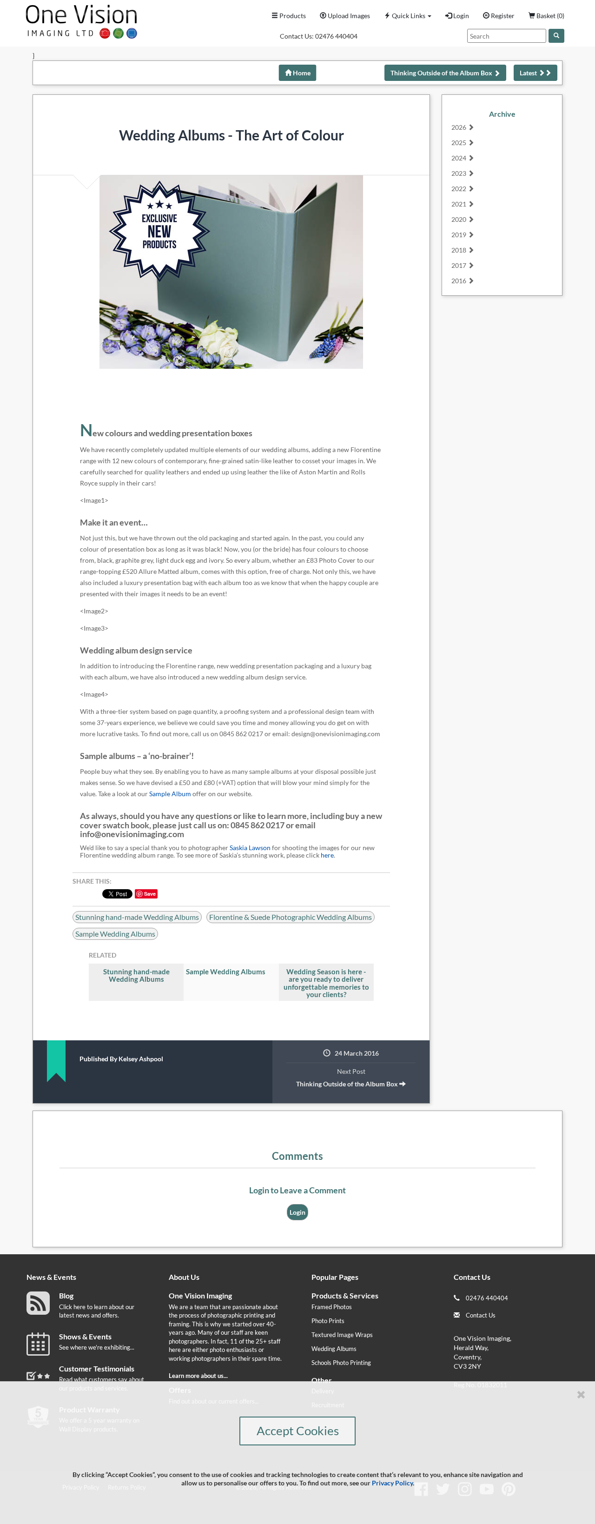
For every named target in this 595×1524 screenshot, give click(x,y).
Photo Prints (327, 1320)
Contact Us (481, 1315)
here (327, 855)
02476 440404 (336, 36)
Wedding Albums (334, 1348)
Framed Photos (331, 1307)
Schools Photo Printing (341, 1362)
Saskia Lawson (250, 848)
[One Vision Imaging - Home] (79, 19)
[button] (407, 16)
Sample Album (170, 794)
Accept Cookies (298, 1430)
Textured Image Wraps (342, 1334)
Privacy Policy (392, 1483)
